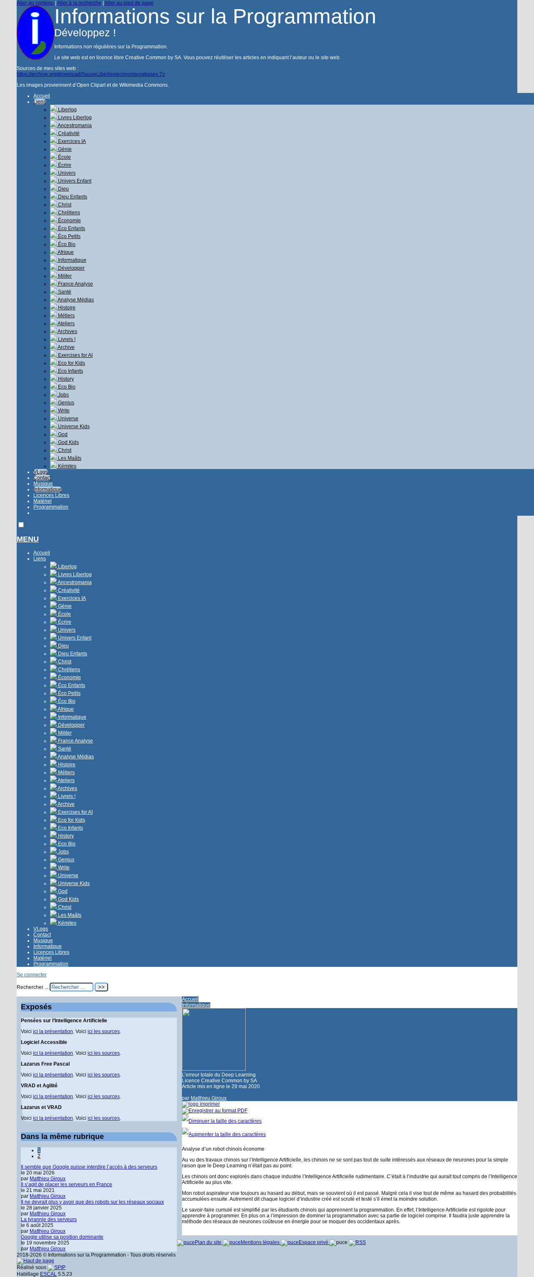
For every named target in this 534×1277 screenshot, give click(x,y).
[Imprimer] (201, 1104)
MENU (28, 539)
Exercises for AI (75, 355)
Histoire (66, 308)
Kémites (66, 466)
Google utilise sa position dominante (62, 1237)
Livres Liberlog (74, 117)
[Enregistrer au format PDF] (214, 1111)
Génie (64, 149)
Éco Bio (66, 244)
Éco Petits (69, 236)
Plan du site (209, 1242)
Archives (67, 331)
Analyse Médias (75, 300)
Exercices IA (71, 141)
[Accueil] (35, 58)
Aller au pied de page (129, 3)
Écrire (64, 165)
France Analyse (75, 284)
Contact (42, 478)
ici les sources (104, 1031)
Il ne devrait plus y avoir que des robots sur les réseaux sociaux (92, 1202)
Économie (69, 220)
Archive (66, 347)
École (64, 157)
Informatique (71, 260)
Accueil (41, 96)
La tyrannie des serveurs (49, 1219)
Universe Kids (73, 426)
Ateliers (66, 323)
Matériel (42, 501)
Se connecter (32, 975)
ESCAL (48, 1274)
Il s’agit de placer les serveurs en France (66, 1184)
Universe (67, 418)
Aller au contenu (35, 3)
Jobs (63, 395)
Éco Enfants (71, 228)
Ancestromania (74, 125)
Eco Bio (66, 387)
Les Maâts (69, 458)
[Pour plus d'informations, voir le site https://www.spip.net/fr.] (56, 1267)
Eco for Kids (71, 363)
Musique (43, 484)
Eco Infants (70, 371)
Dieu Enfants (72, 197)
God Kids (68, 442)
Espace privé (314, 1242)
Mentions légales (261, 1242)
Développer (71, 268)
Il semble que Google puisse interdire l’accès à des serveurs (89, 1167)
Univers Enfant (74, 181)
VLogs (40, 472)
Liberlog (67, 110)
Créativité (68, 133)
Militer (64, 276)
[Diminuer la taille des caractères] (222, 1121)
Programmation (50, 507)
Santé (64, 292)
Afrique (65, 252)
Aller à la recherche (79, 3)
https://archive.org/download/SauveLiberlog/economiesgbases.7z (91, 74)
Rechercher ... (32, 987)
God (62, 434)
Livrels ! (66, 339)
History (65, 379)
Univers (66, 173)
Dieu (63, 189)
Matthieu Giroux (209, 1098)
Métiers (66, 316)
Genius (65, 403)
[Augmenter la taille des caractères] (224, 1134)
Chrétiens (68, 213)
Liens (39, 102)
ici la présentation (53, 1031)
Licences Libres (51, 495)
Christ (64, 205)
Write (63, 411)
